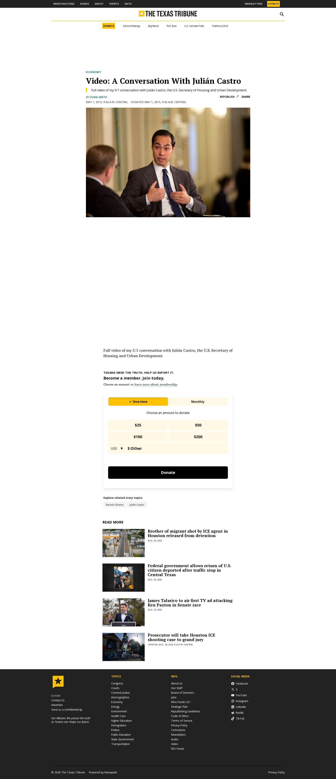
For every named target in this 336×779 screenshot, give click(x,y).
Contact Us (58, 700)
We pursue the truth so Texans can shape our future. (70, 720)
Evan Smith (98, 97)
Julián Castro (137, 504)
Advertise (57, 705)
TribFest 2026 (220, 26)
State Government (122, 739)
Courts (115, 688)
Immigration (118, 725)
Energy (115, 706)
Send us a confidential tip (66, 709)
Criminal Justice (120, 692)
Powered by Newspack (103, 772)
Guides (84, 3)
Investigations (63, 3)
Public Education (121, 734)
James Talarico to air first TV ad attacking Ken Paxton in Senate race (190, 603)
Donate (273, 3)
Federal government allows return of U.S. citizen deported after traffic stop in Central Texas (189, 570)
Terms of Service (181, 720)
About (99, 3)
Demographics (120, 697)
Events (114, 3)
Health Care (118, 716)
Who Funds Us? (180, 702)
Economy (93, 72)
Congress (117, 683)
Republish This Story (229, 97)
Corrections (178, 730)
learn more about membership (155, 384)
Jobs (174, 697)
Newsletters (253, 3)
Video (174, 744)
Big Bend (153, 26)
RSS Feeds (177, 748)
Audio (174, 739)
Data (128, 3)
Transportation (120, 744)
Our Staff (176, 688)
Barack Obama (114, 504)
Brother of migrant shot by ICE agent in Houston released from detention (188, 533)
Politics (115, 730)
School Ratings (131, 26)
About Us (176, 683)
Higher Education (121, 720)
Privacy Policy (179, 725)
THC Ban (171, 26)
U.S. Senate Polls (194, 26)
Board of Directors (182, 692)
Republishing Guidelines (185, 711)
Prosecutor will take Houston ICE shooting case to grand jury (181, 637)
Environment (119, 711)
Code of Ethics (180, 716)
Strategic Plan (179, 706)
